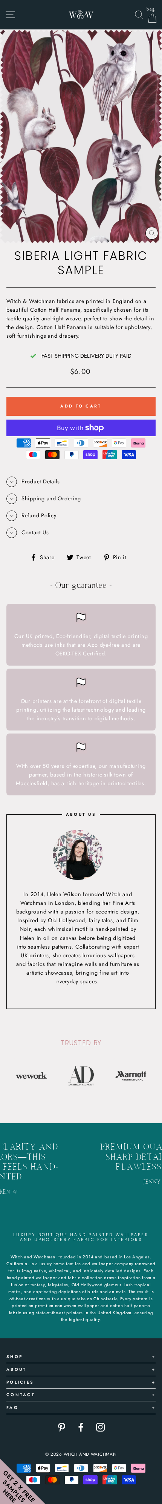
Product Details (40, 481)
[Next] (150, 1076)
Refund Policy (38, 515)
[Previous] (12, 1076)
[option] (31, 1075)
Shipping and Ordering (51, 498)
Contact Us (35, 532)
